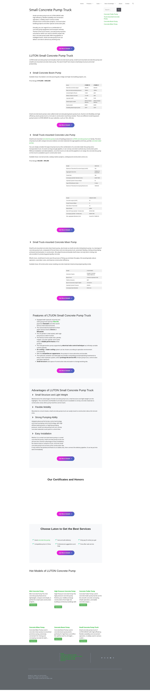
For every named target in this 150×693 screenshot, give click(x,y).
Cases (98, 3)
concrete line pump (49, 139)
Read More (33, 605)
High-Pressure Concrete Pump (64, 591)
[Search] (119, 10)
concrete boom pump (67, 657)
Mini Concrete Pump (36, 591)
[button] (133, 3)
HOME (62, 653)
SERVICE (63, 660)
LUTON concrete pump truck (81, 139)
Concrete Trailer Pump (87, 591)
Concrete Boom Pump (62, 627)
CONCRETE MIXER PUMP (67, 659)
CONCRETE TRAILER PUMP (68, 655)
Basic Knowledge (109, 3)
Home (82, 3)
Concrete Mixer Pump (36, 627)
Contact (127, 3)
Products (89, 3)
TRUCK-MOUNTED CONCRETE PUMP (71, 656)
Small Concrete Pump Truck (89, 627)
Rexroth (56, 321)
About (120, 3)
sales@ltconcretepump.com (42, 678)
